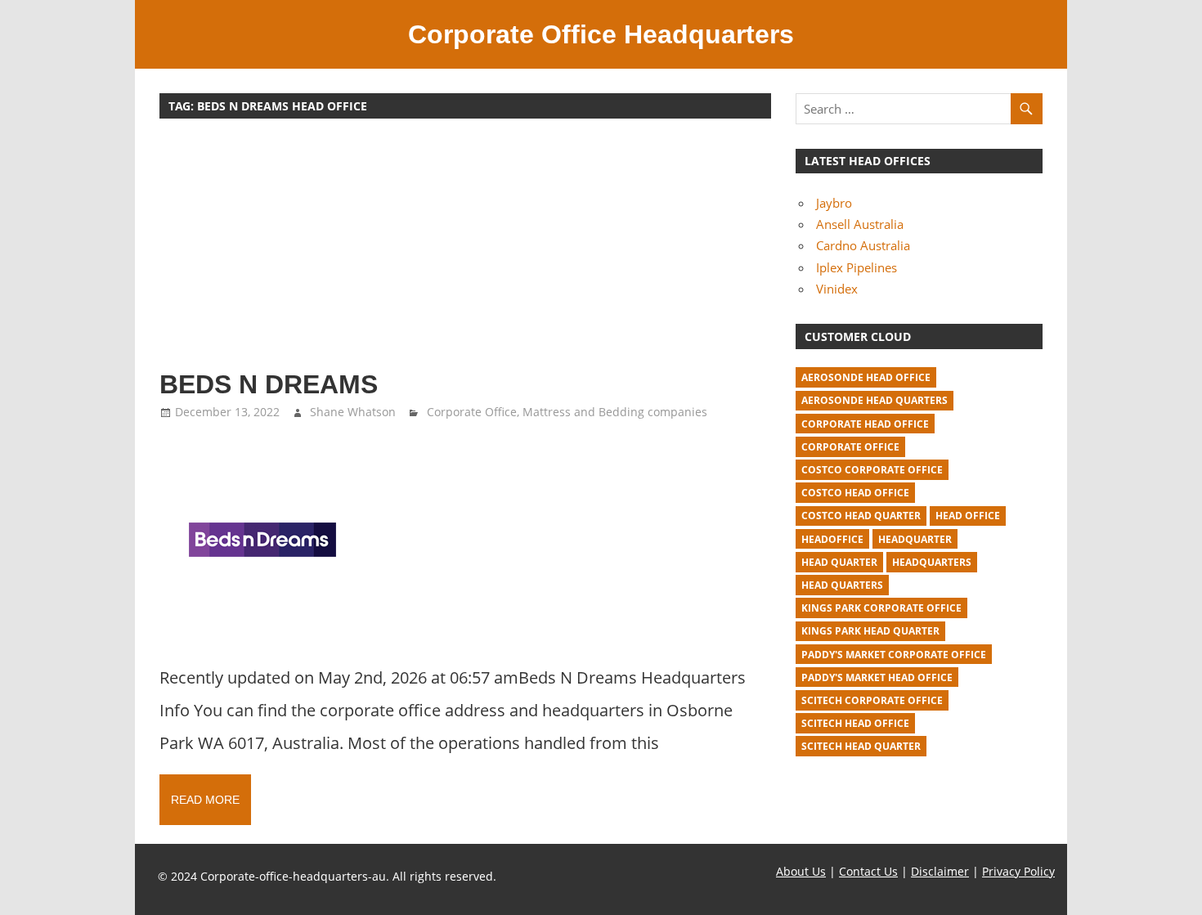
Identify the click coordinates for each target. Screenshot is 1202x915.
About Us (801, 871)
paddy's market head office (877, 677)
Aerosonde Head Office (866, 377)
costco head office (855, 493)
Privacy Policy (1018, 871)
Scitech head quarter (861, 746)
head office (967, 516)
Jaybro (834, 203)
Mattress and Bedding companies (615, 411)
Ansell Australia (860, 224)
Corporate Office (472, 411)
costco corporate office (872, 470)
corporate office (850, 447)
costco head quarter (861, 516)
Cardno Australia (863, 245)
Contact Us (868, 871)
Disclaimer (940, 871)
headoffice (832, 539)
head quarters (842, 585)
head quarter (839, 562)
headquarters (931, 562)
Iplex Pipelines (856, 267)
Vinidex (837, 288)
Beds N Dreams (268, 384)
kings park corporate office (881, 608)
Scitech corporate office (872, 700)
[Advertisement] (465, 251)
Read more (205, 799)
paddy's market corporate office (893, 655)
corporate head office (865, 424)
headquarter (915, 539)
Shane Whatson (353, 411)
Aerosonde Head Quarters (874, 400)
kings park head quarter (870, 631)
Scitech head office (855, 723)
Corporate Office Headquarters (601, 34)
